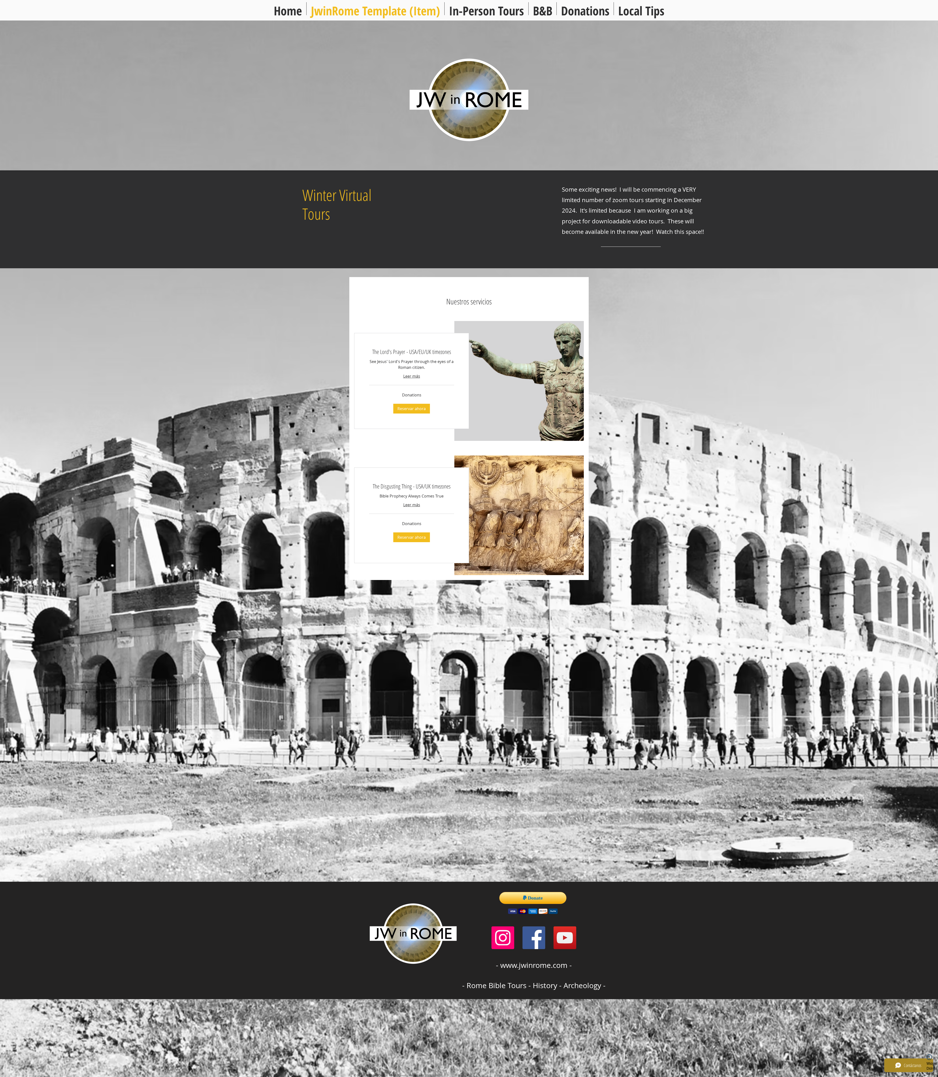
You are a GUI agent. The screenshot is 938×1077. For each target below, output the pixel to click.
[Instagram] (502, 937)
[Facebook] (533, 937)
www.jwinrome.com (533, 965)
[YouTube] (565, 937)
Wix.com (430, 1075)
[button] (641, 8)
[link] (411, 352)
